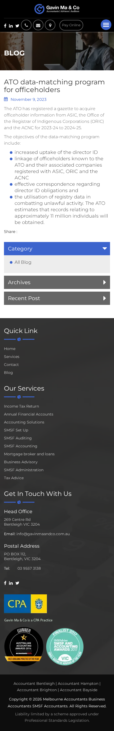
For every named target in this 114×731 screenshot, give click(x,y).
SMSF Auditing (18, 438)
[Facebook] (5, 26)
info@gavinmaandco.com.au (43, 533)
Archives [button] (19, 282)
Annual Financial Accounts (28, 414)
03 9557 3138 (29, 568)
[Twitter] (17, 26)
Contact (11, 364)
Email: (9, 533)
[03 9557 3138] (26, 25)
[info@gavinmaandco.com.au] (38, 25)
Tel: (7, 568)
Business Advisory (21, 462)
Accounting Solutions (24, 422)
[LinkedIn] (11, 26)
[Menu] (106, 24)
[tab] (57, 248)
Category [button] (20, 248)
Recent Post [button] (24, 298)
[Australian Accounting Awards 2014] (24, 646)
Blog (8, 372)
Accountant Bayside (78, 689)
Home (9, 348)
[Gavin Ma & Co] (57, 9)
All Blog (23, 262)
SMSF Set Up (16, 430)
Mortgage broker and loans (29, 454)
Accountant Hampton (78, 683)
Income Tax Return (21, 406)
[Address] (51, 25)
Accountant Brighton (37, 689)
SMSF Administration (23, 470)
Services (11, 356)
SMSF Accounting (20, 446)
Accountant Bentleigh (34, 683)
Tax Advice (14, 477)
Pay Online (71, 25)
